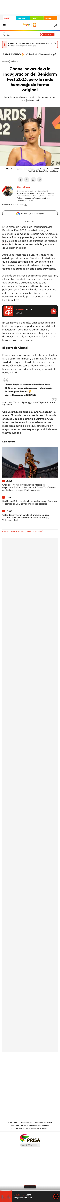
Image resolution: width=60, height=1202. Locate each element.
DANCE (35, 18)
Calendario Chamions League (41, 54)
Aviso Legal (12, 1122)
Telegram (39, 179)
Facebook (20, 179)
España (6, 35)
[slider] (30, 1190)
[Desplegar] (30, 1187)
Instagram (12, 1066)
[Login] (56, 25)
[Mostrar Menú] (4, 25)
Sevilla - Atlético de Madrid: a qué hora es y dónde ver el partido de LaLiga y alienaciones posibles (29, 502)
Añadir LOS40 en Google (32, 213)
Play (55, 1196)
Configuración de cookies (39, 1125)
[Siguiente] (55, 54)
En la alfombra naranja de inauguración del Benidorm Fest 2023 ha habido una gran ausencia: (27, 230)
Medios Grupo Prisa (30, 1145)
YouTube (24, 1066)
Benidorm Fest (17, 531)
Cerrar (55, 43)
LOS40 (7, 18)
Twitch (41, 1066)
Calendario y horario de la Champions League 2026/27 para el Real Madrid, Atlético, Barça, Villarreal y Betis (26, 517)
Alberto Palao (23, 187)
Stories (47, 1066)
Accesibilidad (26, 1122)
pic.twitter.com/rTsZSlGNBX (20, 394)
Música (14, 61)
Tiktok (18, 1066)
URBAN (48, 18)
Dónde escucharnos (39, 1128)
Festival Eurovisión (35, 531)
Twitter (26, 179)
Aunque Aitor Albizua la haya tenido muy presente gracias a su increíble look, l (30, 237)
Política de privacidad (43, 1122)
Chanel (5, 531)
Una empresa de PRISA (30, 1138)
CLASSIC (21, 18)
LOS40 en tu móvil (20, 1128)
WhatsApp (33, 179)
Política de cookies (18, 1125)
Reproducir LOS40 (54, 311)
